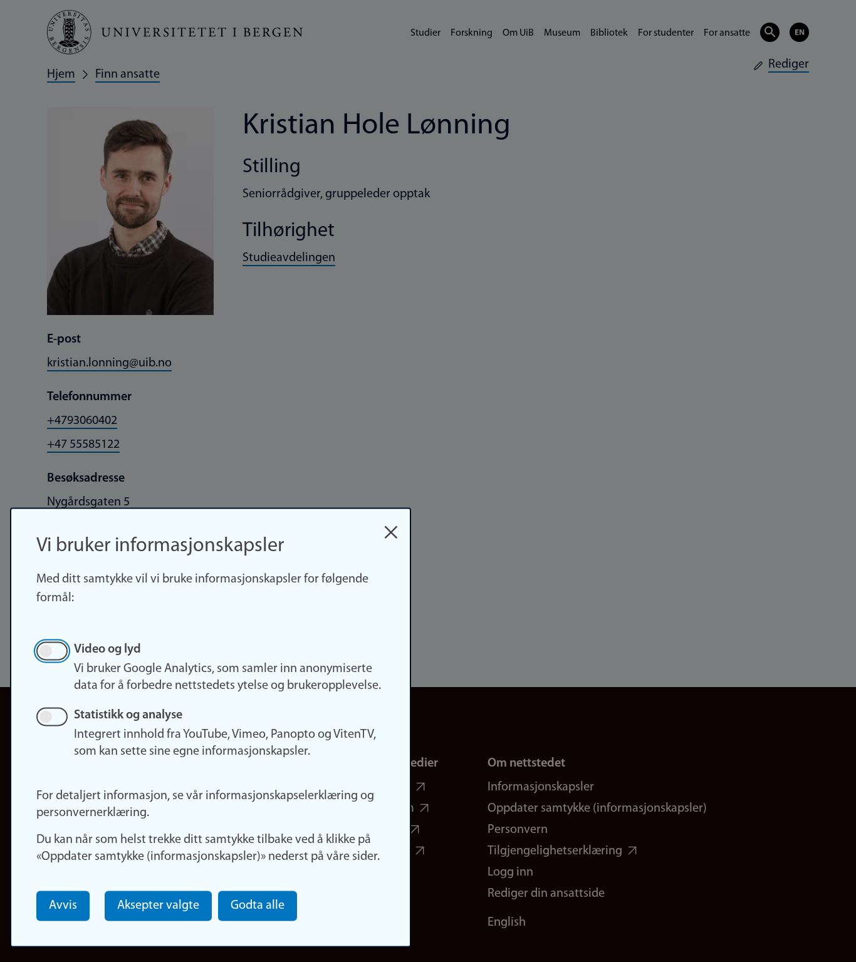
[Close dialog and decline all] (391, 526)
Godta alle (257, 905)
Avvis (63, 905)
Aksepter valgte (158, 905)
